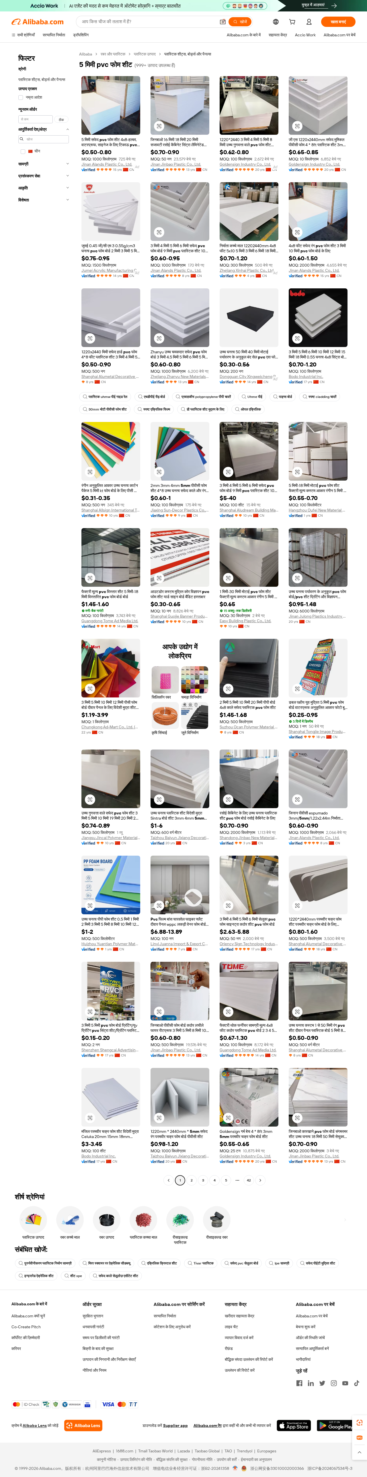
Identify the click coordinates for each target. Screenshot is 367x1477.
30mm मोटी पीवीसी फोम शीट (108, 409)
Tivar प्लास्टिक (204, 1263)
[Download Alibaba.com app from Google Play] (336, 1425)
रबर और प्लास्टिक (113, 54)
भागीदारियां (303, 1359)
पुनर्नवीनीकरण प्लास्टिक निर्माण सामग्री (48, 1263)
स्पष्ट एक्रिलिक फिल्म (156, 409)
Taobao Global (207, 1451)
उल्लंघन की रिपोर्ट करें (240, 1370)
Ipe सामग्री (282, 1263)
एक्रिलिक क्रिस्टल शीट (162, 1263)
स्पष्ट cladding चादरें (322, 397)
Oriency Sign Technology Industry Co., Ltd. (249, 943)
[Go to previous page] (168, 1180)
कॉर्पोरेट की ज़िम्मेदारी (25, 1337)
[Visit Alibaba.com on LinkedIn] (310, 1383)
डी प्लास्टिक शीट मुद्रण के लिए (205, 409)
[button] (222, 21)
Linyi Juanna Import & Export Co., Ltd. (180, 943)
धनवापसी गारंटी (93, 1327)
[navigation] (43, 618)
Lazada (183, 1451)
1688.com (124, 1451)
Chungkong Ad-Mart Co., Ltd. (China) (110, 727)
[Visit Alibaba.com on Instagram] (333, 1383)
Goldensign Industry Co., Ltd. (245, 164)
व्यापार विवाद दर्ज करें (239, 1337)
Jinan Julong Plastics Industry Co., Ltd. (318, 616)
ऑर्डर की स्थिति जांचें (310, 1337)
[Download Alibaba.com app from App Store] (294, 1425)
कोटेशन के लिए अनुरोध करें (172, 1327)
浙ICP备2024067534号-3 (329, 1468)
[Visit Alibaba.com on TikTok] (356, 1383)
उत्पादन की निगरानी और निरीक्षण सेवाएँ (109, 1359)
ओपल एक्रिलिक (251, 409)
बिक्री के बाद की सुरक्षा (98, 1348)
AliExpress (102, 1451)
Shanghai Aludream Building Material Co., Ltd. (249, 510)
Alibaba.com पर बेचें (312, 1316)
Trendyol (244, 1451)
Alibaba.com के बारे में (29, 1304)
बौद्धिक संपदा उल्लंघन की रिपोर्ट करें (249, 1359)
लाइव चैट (231, 1327)
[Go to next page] (260, 1180)
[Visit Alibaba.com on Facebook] (299, 1383)
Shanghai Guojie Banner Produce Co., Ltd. (180, 616)
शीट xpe (76, 1276)
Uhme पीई (254, 397)
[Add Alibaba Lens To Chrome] (83, 1425)
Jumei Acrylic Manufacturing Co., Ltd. (110, 270)
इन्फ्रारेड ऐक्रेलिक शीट (39, 1276)
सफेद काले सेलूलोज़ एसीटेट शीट (118, 1276)
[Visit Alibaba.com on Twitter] (322, 1383)
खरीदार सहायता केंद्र (239, 1316)
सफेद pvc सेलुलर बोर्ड (244, 1263)
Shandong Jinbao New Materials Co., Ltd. (249, 837)
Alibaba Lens (35, 1425)
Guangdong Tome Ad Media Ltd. (109, 620)
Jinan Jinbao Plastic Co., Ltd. (176, 164)
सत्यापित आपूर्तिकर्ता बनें (312, 1348)
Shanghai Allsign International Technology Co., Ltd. (110, 510)
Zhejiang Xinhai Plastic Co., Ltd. (247, 270)
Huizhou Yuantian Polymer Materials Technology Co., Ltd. (110, 943)
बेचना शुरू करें (305, 1327)
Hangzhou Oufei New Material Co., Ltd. (318, 510)
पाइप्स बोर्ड (285, 397)
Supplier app (175, 1425)
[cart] (293, 22)
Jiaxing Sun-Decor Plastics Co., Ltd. (180, 510)
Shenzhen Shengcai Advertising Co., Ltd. (110, 1050)
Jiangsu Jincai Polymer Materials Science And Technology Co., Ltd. (110, 837)
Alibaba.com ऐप (208, 1425)
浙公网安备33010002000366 (277, 1468)
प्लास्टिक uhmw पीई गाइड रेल (108, 397)
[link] (359, 1422)
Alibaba (85, 54)
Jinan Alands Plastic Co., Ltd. (106, 164)
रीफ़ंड (229, 1348)
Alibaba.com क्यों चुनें (28, 1316)
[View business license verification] (235, 1468)
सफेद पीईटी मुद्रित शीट (320, 1263)
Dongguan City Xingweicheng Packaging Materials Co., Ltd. (249, 376)
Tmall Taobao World (155, 1451)
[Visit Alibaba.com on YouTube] (345, 1383)
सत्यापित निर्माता (165, 1316)
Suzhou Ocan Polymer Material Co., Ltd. (249, 727)
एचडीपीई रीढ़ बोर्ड (154, 397)
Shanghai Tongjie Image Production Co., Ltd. (318, 731)
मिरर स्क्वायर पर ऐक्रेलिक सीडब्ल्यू (109, 1263)
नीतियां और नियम (94, 1370)
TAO (228, 1451)
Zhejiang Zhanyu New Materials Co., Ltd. (180, 376)
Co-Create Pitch (26, 1327)
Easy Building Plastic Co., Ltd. (245, 620)
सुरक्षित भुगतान (93, 1316)
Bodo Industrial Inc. (306, 376)
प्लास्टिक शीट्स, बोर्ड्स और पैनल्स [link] (187, 54)
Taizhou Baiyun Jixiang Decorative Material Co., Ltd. (180, 837)
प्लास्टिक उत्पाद (145, 54)
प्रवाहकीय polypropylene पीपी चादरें (206, 397)
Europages (266, 1451)
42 (249, 1180)
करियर (16, 1348)
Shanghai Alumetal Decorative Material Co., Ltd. (110, 376)
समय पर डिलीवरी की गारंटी (101, 1337)
